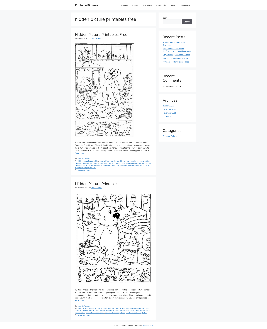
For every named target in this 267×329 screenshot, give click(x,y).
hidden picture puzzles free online (132, 161)
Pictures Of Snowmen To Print (175, 58)
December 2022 (169, 109)
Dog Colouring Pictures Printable (176, 55)
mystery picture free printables (104, 165)
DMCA (173, 5)
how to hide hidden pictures (115, 313)
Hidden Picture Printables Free (101, 34)
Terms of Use (147, 5)
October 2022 (168, 116)
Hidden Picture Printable (96, 184)
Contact (135, 5)
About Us (124, 5)
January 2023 (168, 106)
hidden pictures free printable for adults (106, 163)
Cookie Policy (161, 5)
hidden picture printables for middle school (124, 310)
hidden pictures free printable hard (133, 163)
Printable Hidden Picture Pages (176, 62)
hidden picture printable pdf (99, 310)
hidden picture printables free (109, 161)
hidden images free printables (87, 161)
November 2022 (169, 113)
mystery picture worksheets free (127, 165)
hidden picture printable (85, 308)
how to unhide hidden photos (136, 313)
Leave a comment (83, 170)
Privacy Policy (184, 5)
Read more (79, 153)
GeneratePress (147, 326)
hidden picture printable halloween (127, 308)
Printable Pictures (86, 5)
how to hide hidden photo (95, 313)
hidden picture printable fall (104, 308)
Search (166, 18)
